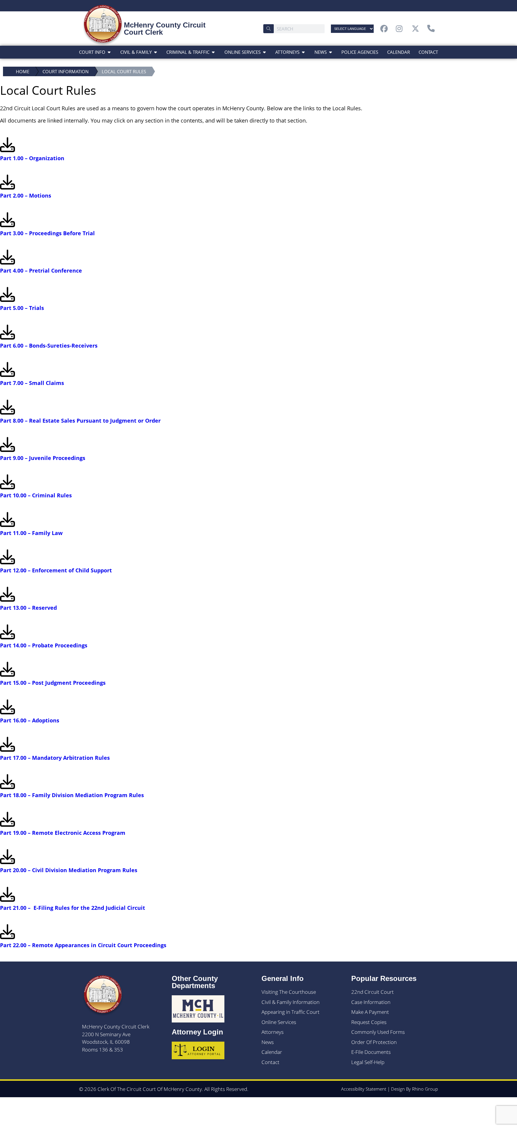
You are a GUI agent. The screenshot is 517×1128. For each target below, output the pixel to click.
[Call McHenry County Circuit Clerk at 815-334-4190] (432, 28)
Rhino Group (425, 1089)
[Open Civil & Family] (155, 52)
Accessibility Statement (363, 1089)
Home (22, 71)
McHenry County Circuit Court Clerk (165, 28)
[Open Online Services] (264, 52)
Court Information (65, 71)
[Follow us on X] (417, 28)
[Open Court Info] (109, 52)
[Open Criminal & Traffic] (213, 52)
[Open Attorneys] (303, 52)
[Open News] (330, 52)
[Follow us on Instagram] (401, 28)
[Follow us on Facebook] (385, 28)
